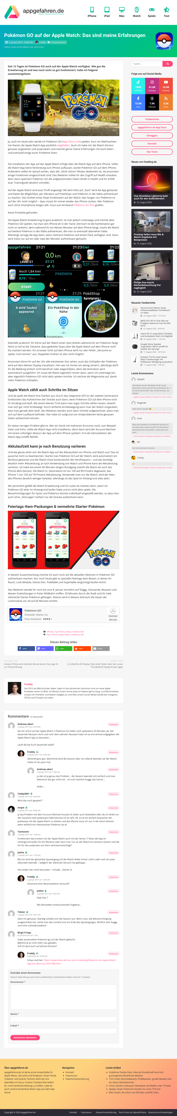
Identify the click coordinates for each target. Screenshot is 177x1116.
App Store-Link (71, 141)
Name (14, 1013)
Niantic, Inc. (42, 614)
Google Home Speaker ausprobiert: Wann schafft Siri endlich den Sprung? (154, 346)
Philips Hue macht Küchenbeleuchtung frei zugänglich (147, 285)
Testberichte (78, 631)
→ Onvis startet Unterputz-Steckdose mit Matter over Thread (152, 436)
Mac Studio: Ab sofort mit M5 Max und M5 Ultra (134, 1092)
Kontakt (152, 143)
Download (113, 616)
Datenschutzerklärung (77, 1078)
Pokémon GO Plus (84, 205)
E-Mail (14, 1025)
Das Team (152, 151)
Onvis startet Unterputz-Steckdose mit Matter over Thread (140, 1085)
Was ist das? (39, 47)
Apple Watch (64, 634)
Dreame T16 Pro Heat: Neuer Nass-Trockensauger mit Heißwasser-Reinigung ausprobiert (156, 359)
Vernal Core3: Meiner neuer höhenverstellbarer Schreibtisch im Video (155, 310)
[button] (26, 648)
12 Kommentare (57, 42)
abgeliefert (63, 145)
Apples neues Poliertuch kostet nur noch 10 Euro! (134, 1089)
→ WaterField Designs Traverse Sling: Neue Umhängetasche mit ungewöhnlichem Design (152, 467)
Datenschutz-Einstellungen (160, 1112)
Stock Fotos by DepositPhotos (132, 1112)
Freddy (42, 42)
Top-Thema (59, 631)
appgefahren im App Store (152, 127)
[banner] (34, 12)
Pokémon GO (77, 634)
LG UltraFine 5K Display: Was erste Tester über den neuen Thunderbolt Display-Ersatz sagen (95, 665)
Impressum (71, 1075)
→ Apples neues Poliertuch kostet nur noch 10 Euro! (152, 397)
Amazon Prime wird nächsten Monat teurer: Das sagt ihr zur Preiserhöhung (31, 665)
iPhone (50, 631)
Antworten (113, 724)
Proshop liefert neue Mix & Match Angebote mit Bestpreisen (149, 237)
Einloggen (152, 135)
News (68, 631)
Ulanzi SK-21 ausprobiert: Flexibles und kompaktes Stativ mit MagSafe (156, 335)
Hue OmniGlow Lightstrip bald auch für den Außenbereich (151, 197)
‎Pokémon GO (33, 610)
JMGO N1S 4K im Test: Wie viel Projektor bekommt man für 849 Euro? (155, 323)
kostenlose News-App (29, 1089)
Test (48, 634)
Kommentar (18, 982)
